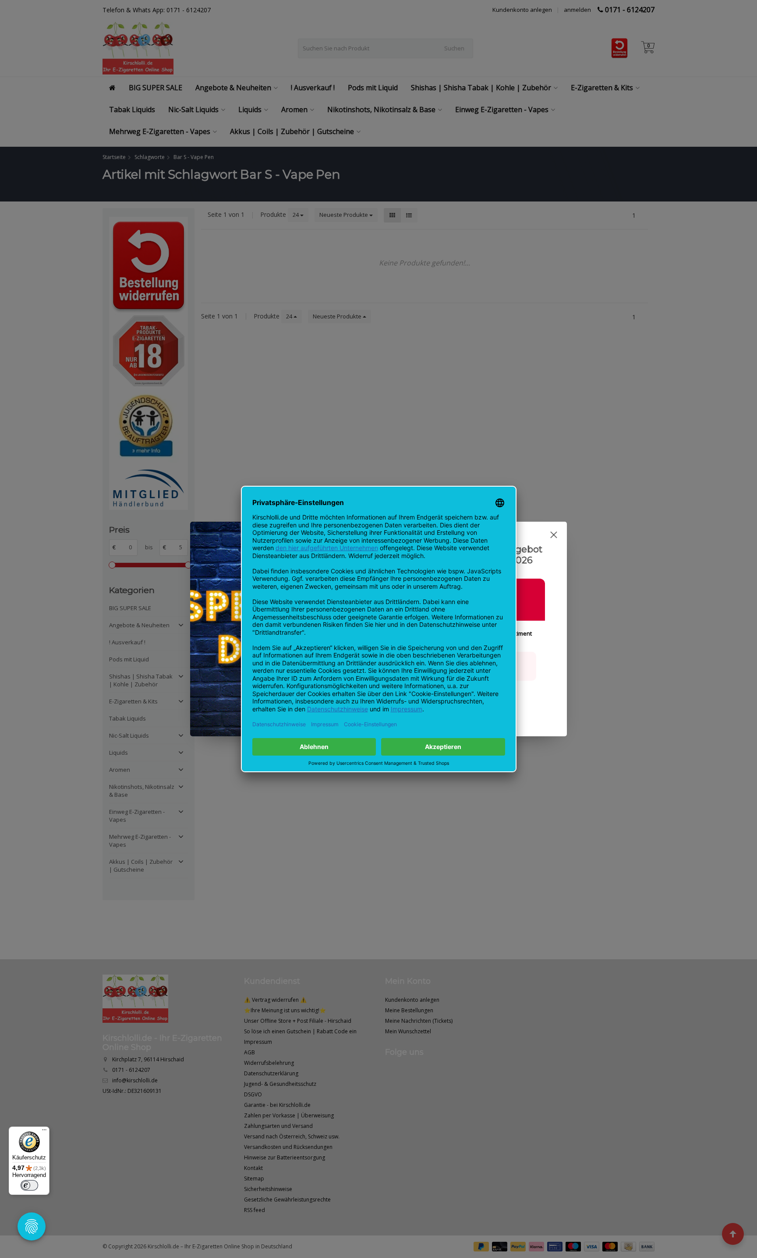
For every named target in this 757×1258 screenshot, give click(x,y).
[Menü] (44, 1132)
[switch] (29, 1185)
